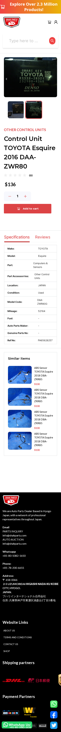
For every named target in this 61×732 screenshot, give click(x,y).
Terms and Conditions (17, 637)
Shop (6, 651)
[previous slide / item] (6, 79)
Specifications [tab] (17, 237)
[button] (15, 110)
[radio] (5, 175)
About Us (9, 630)
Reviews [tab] (42, 237)
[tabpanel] (30, 294)
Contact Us (10, 644)
